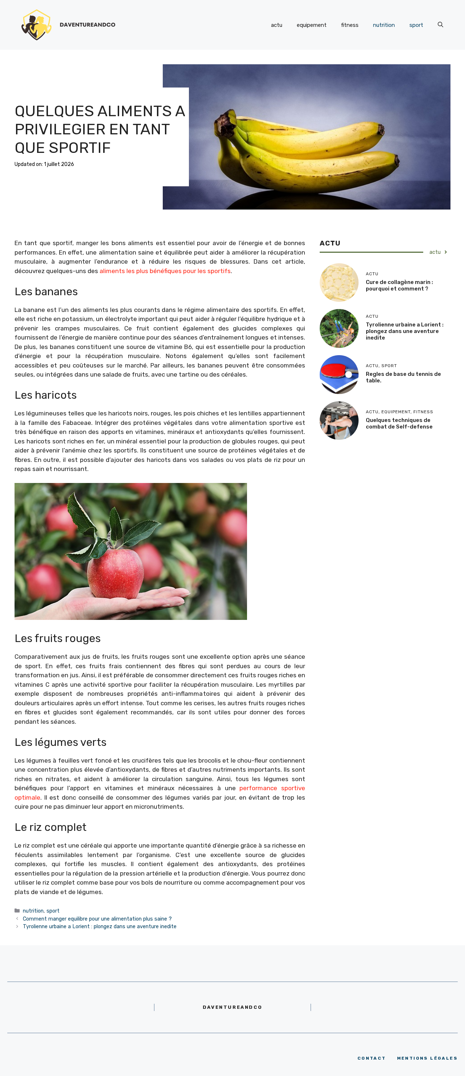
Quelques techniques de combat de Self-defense (399, 423)
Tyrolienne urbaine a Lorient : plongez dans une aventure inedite (100, 926)
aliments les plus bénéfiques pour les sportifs (165, 271)
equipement (312, 25)
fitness (350, 25)
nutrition (384, 25)
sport (416, 25)
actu (276, 25)
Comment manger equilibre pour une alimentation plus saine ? (97, 918)
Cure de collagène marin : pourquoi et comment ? (399, 285)
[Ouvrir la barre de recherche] (440, 25)
